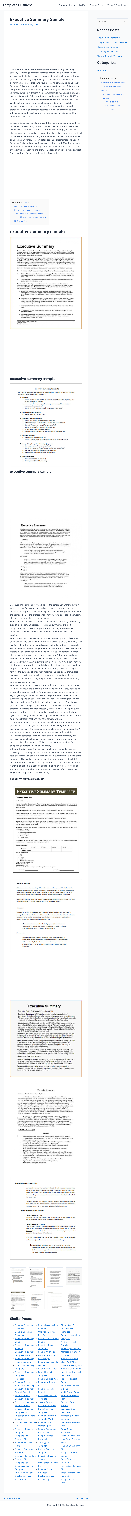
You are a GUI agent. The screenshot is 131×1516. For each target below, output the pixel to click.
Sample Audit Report (48, 1352)
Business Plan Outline (25, 1456)
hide (25, 202)
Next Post (82, 1498)
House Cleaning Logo (107, 47)
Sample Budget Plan (48, 1379)
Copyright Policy (67, 5)
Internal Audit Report (25, 1472)
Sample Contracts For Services (112, 42)
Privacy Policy (96, 5)
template (101, 70)
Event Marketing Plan (71, 1365)
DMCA (82, 5)
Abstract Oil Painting (71, 1368)
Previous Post (12, 1498)
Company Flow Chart (107, 51)
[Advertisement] (31, 48)
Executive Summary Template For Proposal (24, 1375)
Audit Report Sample (71, 1392)
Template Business (18, 5)
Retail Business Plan (70, 1435)
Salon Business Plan (47, 1368)
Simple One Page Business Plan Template (69, 1328)
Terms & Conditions (116, 5)
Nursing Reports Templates (110, 56)
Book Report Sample (71, 1348)
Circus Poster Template (108, 37)
